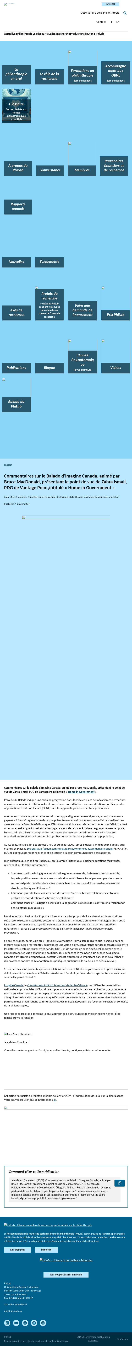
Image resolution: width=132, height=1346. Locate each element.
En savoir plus (17, 1250)
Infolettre (110, 4)
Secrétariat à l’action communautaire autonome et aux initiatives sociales (70, 848)
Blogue (8, 465)
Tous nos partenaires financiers (66, 1275)
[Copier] (119, 1183)
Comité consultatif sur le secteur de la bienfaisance (57, 985)
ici (54, 1099)
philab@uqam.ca (13, 1311)
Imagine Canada (13, 985)
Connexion (122, 1339)
